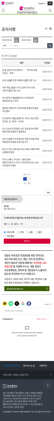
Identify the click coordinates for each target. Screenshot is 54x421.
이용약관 (43, 365)
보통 (31, 232)
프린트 (50, 28)
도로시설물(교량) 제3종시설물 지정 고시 (19, 80)
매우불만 (11, 236)
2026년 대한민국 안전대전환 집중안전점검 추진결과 (20, 109)
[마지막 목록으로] (29, 183)
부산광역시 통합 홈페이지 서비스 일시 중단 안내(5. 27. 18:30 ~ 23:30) (20, 120)
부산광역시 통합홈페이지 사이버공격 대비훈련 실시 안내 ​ (18, 99)
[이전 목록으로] (29, 174)
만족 (22, 232)
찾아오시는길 (29, 365)
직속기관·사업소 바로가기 (16, 374)
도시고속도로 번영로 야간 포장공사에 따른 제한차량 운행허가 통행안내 (20, 130)
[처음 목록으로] (25, 174)
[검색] (50, 45)
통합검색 (50, 11)
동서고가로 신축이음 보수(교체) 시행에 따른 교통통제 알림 (21, 151)
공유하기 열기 (46, 28)
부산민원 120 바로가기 (14, 288)
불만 (40, 232)
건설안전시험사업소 (27, 12)
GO (50, 3)
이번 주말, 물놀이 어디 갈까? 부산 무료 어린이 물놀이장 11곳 (18, 89)
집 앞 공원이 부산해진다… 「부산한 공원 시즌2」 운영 (19, 71)
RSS (48, 192)
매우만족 (11, 232)
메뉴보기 (3, 10)
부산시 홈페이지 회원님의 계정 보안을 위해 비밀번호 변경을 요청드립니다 (20, 140)
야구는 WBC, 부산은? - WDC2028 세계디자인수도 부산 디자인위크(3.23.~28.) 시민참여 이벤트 (20, 162)
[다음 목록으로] (25, 183)
